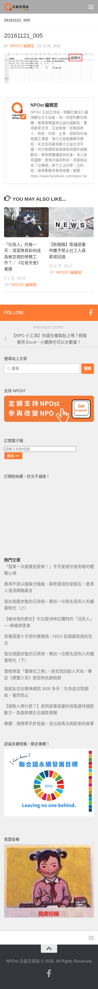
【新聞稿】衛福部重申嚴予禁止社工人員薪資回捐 (67, 250)
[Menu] (91, 7)
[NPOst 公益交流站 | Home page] (21, 6)
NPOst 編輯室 (22, 46)
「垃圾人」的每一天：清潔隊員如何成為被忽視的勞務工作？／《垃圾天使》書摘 (22, 256)
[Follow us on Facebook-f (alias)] (90, 312)
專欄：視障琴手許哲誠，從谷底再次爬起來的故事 (49, 723)
